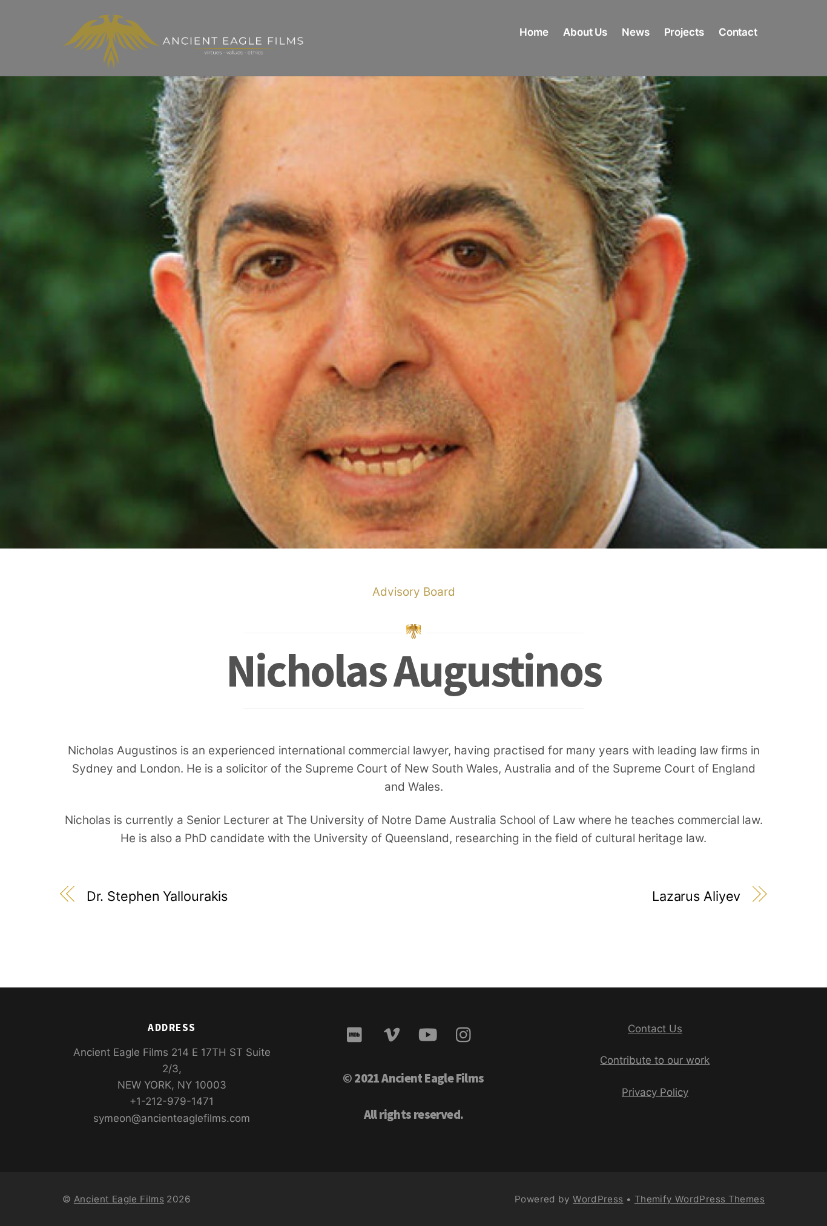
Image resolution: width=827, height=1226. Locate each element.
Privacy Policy (655, 1092)
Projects (684, 32)
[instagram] (466, 1034)
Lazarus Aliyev (696, 896)
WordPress (598, 1199)
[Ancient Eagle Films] (183, 58)
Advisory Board (413, 592)
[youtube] (430, 1034)
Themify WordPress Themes (699, 1199)
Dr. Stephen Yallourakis (157, 896)
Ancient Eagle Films (119, 1199)
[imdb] (357, 1034)
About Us (585, 32)
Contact (738, 32)
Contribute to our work (655, 1060)
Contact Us (655, 1029)
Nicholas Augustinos (413, 670)
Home (534, 32)
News (636, 32)
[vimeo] (393, 1034)
